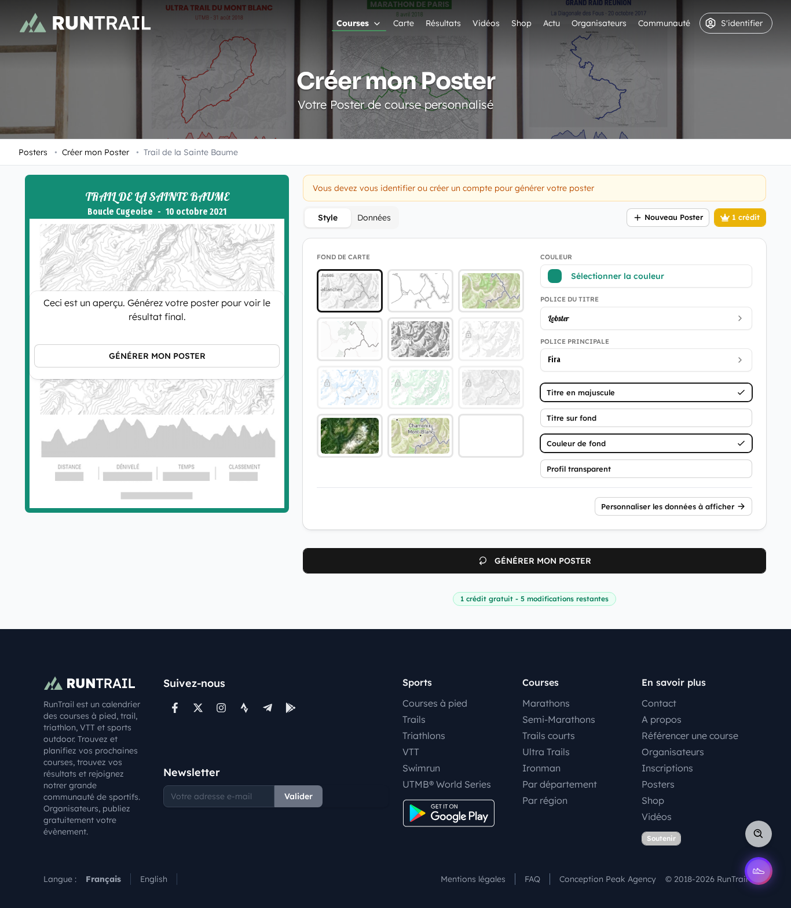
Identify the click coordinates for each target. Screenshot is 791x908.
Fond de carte (343, 257)
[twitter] (198, 707)
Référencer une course (690, 735)
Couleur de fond (576, 443)
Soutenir (661, 838)
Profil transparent (579, 468)
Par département (559, 784)
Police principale (574, 341)
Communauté (664, 23)
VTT (410, 752)
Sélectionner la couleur (617, 276)
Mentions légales (473, 879)
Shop (521, 23)
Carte (403, 23)
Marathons (546, 703)
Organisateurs (599, 23)
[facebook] (174, 707)
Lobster (558, 318)
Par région (544, 800)
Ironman (541, 768)
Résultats (443, 23)
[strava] (244, 707)
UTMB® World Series (446, 784)
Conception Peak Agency (607, 879)
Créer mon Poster (91, 152)
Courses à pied (434, 703)
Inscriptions (667, 768)
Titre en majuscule (581, 392)
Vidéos (486, 23)
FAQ (532, 879)
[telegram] (267, 707)
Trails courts (548, 735)
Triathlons (423, 735)
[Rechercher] (758, 834)
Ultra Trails (546, 752)
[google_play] (290, 707)
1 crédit (746, 217)
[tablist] (351, 217)
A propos (662, 719)
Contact (659, 703)
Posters (33, 152)
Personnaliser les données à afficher (667, 506)
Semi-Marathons (558, 719)
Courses (352, 23)
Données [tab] (374, 217)
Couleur (556, 257)
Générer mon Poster (157, 356)
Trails (414, 719)
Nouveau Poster (673, 217)
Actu (551, 23)
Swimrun (421, 768)
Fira (554, 360)
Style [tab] (328, 217)
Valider (298, 796)
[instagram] (221, 707)
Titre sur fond (571, 417)
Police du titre (569, 299)
